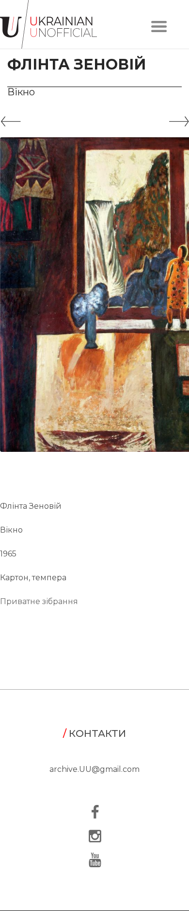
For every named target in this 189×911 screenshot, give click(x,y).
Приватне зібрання (39, 601)
